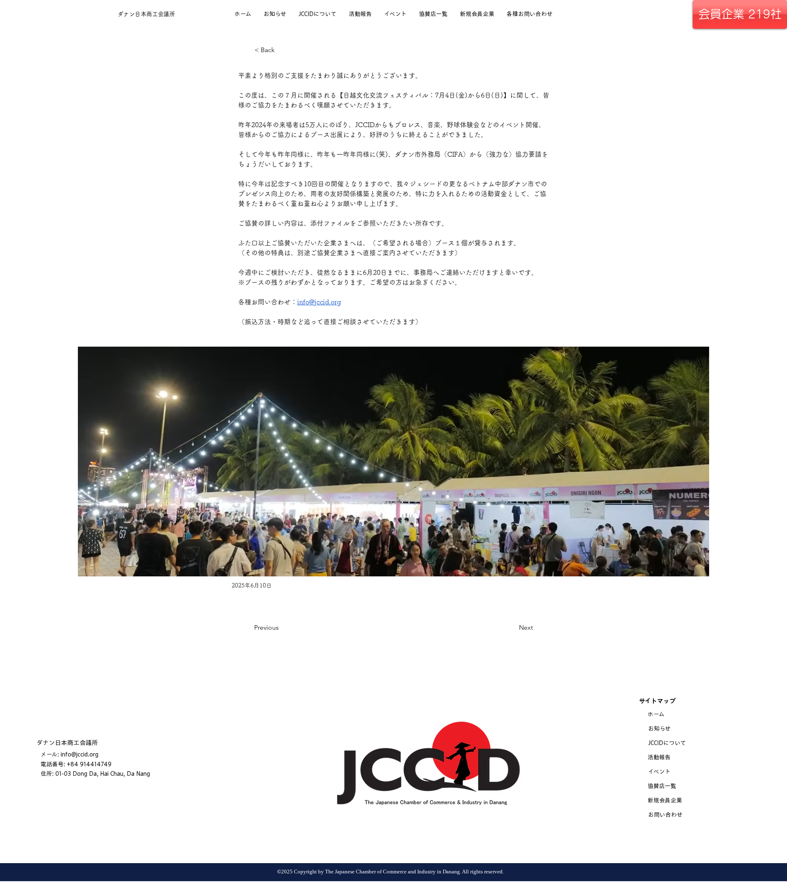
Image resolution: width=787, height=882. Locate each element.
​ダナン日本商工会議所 (67, 743)
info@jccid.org (79, 754)
